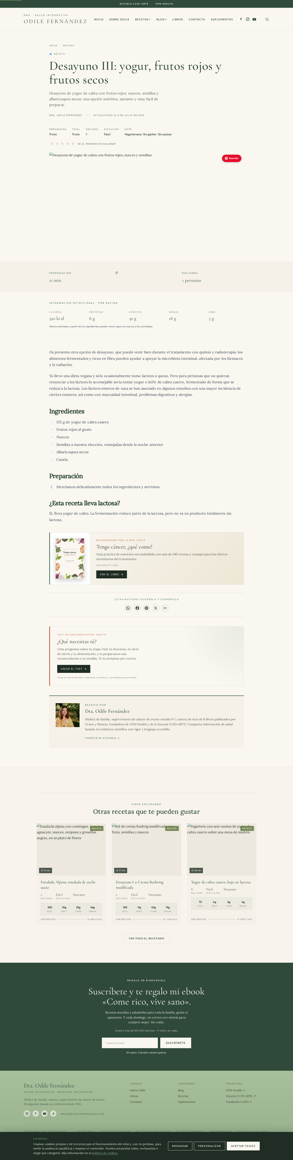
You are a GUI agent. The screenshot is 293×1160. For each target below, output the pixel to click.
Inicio (99, 19)
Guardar (234, 158)
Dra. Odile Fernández (107, 711)
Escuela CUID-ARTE (134, 3)
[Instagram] (247, 19)
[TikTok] (53, 1113)
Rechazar (180, 1145)
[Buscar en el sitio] (267, 19)
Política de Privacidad (153, 1131)
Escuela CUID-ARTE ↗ (241, 1096)
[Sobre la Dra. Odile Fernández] (68, 715)
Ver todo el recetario (146, 938)
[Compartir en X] (155, 608)
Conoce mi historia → (102, 738)
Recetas (143, 19)
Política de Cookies (115, 1131)
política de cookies (105, 1153)
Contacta (197, 19)
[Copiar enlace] (165, 608)
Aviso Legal (86, 1131)
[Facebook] (241, 19)
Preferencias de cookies (253, 1131)
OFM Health (164, 3)
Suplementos (222, 19)
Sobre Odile (119, 19)
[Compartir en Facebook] (137, 608)
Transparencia (221, 1131)
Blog (161, 19)
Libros (177, 19)
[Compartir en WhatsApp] (128, 608)
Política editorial (190, 1131)
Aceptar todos (243, 1145)
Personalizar (209, 1145)
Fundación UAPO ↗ (239, 1102)
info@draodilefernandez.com (82, 1114)
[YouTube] (254, 19)
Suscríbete (176, 1042)
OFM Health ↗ (235, 1090)
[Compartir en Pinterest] (146, 608)
